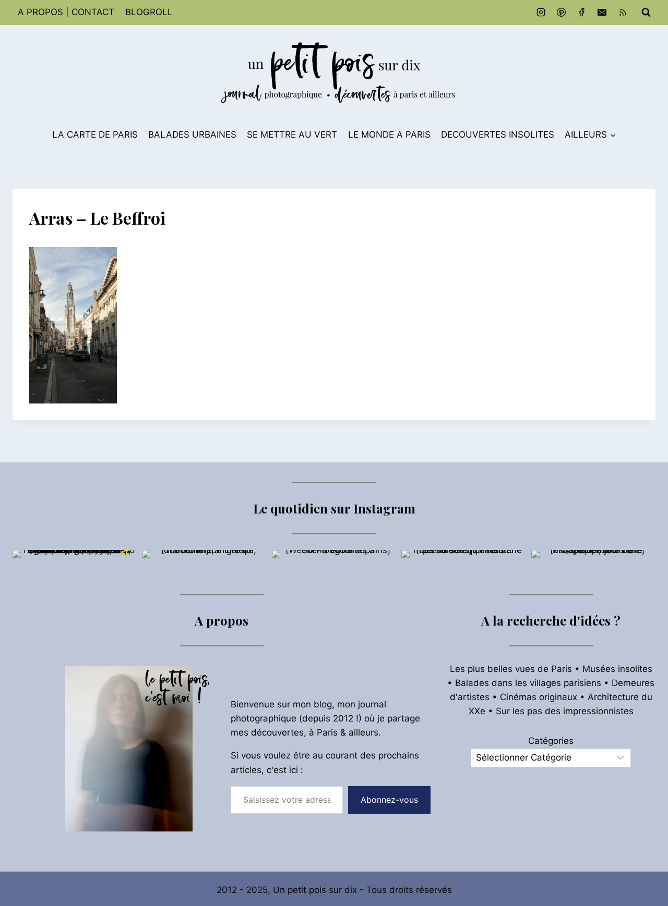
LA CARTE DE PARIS (95, 134)
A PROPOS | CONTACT (66, 12)
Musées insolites (617, 669)
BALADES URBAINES (192, 134)
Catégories (551, 741)
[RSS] (622, 12)
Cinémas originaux (538, 697)
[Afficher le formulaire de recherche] (646, 12)
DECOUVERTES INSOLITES (497, 134)
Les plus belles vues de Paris (511, 669)
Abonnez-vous (389, 799)
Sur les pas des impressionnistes (565, 711)
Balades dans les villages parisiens (528, 683)
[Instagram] (541, 12)
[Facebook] (582, 12)
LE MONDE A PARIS (389, 134)
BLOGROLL (149, 12)
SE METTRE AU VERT (292, 134)
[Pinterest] (561, 12)
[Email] (602, 12)
